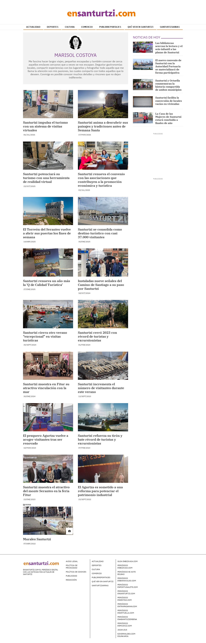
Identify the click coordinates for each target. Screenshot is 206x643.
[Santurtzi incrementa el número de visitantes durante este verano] (103, 366)
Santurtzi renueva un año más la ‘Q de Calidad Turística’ (46, 283)
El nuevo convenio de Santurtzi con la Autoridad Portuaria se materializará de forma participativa (168, 66)
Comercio (97, 573)
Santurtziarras (100, 585)
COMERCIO (87, 26)
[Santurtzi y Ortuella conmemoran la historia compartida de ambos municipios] (143, 84)
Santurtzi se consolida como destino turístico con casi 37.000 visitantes (100, 233)
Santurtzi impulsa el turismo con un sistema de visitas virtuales (45, 126)
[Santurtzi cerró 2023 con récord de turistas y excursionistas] (103, 314)
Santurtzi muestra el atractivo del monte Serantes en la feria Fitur (46, 491)
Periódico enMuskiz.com (124, 624)
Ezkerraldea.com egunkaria (126, 635)
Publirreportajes (101, 577)
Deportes (96, 565)
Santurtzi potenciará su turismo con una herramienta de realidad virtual (46, 178)
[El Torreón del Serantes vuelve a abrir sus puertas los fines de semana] (48, 211)
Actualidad (97, 561)
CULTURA (70, 26)
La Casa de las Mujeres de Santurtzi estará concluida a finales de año (168, 118)
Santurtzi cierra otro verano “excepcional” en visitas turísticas (45, 336)
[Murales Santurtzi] (48, 521)
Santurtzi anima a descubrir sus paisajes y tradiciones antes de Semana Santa (103, 126)
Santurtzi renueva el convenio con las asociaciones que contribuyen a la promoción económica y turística (101, 180)
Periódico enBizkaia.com (124, 566)
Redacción (71, 580)
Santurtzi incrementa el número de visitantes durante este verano (101, 388)
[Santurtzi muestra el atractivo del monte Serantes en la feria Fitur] (48, 469)
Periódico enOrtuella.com (125, 611)
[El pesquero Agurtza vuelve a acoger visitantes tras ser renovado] (48, 417)
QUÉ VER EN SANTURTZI (140, 26)
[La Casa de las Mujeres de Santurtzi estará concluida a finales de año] (143, 117)
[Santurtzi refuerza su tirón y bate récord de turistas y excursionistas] (103, 417)
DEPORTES (52, 26)
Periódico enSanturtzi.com (126, 592)
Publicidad (71, 576)
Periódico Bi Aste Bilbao (126, 573)
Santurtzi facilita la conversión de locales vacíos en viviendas (168, 100)
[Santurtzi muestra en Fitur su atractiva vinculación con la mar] (48, 366)
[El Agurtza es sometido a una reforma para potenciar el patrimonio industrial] (103, 469)
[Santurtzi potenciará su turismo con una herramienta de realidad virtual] (48, 156)
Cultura (96, 569)
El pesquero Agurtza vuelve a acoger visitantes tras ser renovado (45, 439)
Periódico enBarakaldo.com (126, 579)
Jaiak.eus (122, 630)
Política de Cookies (76, 572)
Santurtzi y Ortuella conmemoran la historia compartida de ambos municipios (168, 85)
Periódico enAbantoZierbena (127, 618)
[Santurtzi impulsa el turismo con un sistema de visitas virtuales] (48, 104)
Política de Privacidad (71, 566)
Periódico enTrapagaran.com (127, 605)
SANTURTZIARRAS (170, 26)
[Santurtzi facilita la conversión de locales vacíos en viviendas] (143, 101)
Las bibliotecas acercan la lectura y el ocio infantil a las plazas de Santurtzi (169, 47)
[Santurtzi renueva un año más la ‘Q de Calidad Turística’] (48, 262)
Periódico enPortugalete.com (127, 585)
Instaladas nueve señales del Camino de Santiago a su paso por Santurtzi (101, 285)
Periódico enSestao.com (124, 598)
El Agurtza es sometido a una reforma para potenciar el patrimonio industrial (100, 491)
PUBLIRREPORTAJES (110, 26)
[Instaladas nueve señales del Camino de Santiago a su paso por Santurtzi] (103, 262)
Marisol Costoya (75, 55)
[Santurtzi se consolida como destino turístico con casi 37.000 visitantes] (103, 211)
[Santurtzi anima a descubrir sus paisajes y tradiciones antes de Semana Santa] (103, 104)
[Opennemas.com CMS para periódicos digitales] (163, 564)
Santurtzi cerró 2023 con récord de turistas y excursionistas (97, 336)
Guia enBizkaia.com (127, 561)
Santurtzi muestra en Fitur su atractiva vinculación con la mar (46, 388)
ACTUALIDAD (33, 26)
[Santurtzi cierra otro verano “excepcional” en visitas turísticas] (48, 314)
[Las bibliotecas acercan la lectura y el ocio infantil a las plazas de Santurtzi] (143, 47)
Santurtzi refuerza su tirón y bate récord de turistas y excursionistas (100, 439)
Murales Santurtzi (37, 539)
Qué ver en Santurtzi (102, 581)
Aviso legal (72, 561)
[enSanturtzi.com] (103, 13)
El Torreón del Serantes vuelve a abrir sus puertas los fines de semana (47, 233)
